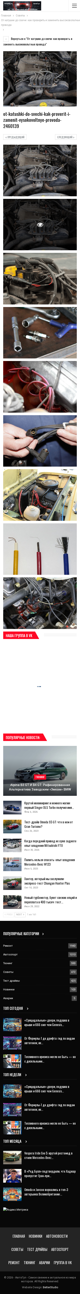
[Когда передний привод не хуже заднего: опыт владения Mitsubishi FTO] (12, 845)
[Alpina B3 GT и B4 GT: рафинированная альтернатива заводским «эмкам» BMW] (40, 771)
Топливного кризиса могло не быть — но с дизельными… (50, 1058)
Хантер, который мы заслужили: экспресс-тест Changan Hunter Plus (47, 880)
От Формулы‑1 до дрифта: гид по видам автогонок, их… (49, 1040)
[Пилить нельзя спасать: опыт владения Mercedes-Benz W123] (12, 864)
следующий (65, 137)
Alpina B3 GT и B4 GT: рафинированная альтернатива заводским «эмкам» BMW (40, 787)
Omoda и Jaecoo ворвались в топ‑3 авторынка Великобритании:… (46, 1191)
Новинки (9, 989)
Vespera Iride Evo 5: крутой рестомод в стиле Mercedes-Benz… (48, 1155)
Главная (19, 1236)
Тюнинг (40, 777)
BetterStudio (50, 1287)
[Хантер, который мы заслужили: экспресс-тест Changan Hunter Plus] (12, 883)
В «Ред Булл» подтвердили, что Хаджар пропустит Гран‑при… (50, 1173)
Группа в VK (63, 1262)
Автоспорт (10, 954)
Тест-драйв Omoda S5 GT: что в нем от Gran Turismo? (48, 824)
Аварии (8, 998)
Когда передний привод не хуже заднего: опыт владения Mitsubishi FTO (50, 843)
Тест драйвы (11, 980)
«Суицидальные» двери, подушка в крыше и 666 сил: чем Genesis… (46, 1022)
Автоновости (57, 1236)
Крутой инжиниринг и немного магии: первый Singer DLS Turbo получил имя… (49, 805)
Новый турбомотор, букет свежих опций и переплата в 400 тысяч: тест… (50, 899)
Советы (8, 972)
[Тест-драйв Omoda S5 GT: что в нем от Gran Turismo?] (12, 826)
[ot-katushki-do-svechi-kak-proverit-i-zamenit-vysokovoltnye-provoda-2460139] (40, 170)
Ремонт (8, 945)
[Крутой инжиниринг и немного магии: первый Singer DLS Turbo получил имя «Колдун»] (12, 807)
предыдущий (15, 137)
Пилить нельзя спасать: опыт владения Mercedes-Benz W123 (49, 861)
